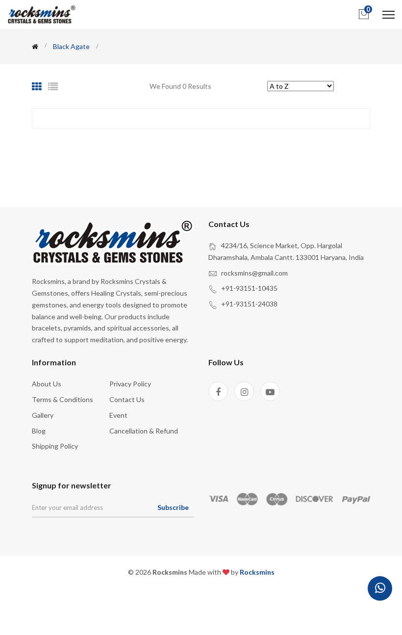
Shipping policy (55, 446)
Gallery (42, 415)
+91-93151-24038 (249, 304)
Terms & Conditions (62, 399)
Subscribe (173, 507)
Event (118, 415)
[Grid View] (37, 86)
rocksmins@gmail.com (254, 273)
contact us (127, 399)
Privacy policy (130, 384)
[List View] (53, 86)
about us (46, 384)
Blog (39, 431)
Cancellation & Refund (143, 431)
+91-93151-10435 (249, 288)
